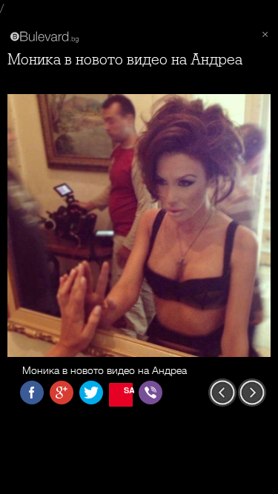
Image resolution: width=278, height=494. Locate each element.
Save (128, 389)
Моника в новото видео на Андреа (124, 59)
